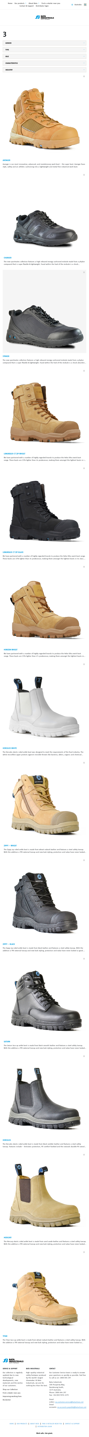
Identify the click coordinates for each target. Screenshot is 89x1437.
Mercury (8, 1238)
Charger (7, 258)
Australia (78, 5)
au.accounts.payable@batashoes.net (71, 1407)
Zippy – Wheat (10, 846)
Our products (22, 1424)
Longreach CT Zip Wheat (14, 454)
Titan (5, 1336)
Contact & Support (72, 1424)
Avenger (6, 160)
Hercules (7, 1140)
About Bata (34, 1424)
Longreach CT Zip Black (13, 552)
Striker (6, 356)
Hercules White (10, 748)
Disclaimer (7, 1400)
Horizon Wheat (10, 650)
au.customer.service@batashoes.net (69, 1402)
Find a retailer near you (52, 1424)
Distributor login (44, 1426)
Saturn (7, 1042)
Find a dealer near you (11, 1393)
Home (12, 1424)
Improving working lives (12, 1396)
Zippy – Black (9, 944)
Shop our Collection (10, 1389)
